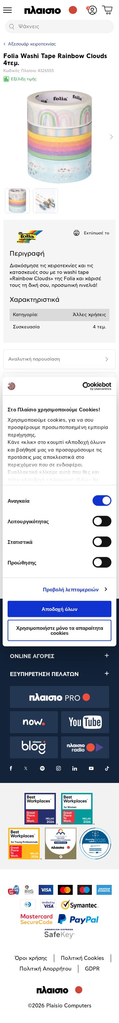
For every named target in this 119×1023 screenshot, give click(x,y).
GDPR (92, 969)
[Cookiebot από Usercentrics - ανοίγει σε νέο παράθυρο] (84, 386)
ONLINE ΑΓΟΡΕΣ (32, 656)
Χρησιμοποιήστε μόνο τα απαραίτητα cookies (59, 630)
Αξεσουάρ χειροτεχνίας (32, 44)
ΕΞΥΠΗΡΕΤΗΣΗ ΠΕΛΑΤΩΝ (44, 674)
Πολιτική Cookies (82, 958)
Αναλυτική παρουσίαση (34, 359)
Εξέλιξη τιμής (24, 79)
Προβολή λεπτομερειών (71, 589)
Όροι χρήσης (31, 958)
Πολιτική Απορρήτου (45, 969)
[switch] (102, 521)
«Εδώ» (83, 479)
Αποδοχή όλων (59, 609)
